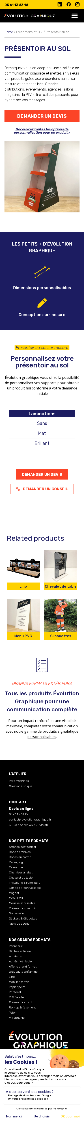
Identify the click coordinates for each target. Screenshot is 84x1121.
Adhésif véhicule (20, 961)
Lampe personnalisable (25, 887)
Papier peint (17, 987)
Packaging (16, 862)
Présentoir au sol (20, 1002)
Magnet (14, 893)
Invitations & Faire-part (24, 882)
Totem (13, 1012)
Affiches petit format (22, 847)
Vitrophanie (17, 1017)
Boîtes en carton (20, 857)
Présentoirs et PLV (29, 32)
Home (8, 32)
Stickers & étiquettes (23, 918)
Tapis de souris (19, 923)
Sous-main (16, 913)
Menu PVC (16, 898)
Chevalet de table (21, 877)
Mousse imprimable (22, 903)
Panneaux (16, 946)
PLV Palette (16, 997)
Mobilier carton (19, 982)
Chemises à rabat (20, 872)
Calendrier (16, 867)
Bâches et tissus (20, 951)
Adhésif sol (16, 956)
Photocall (15, 992)
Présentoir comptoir (22, 908)
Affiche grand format (23, 966)
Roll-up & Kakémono (23, 1007)
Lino (12, 976)
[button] (74, 16)
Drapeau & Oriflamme (23, 971)
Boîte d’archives (20, 852)
